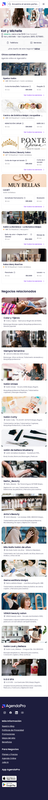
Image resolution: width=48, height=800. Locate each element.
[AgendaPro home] (4, 4)
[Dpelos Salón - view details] (24, 69)
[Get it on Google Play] (11, 784)
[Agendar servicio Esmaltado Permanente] (18, 199)
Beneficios (7, 742)
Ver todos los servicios (33, 95)
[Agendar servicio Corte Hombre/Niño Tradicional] (18, 88)
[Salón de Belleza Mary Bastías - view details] (24, 255)
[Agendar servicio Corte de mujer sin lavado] (18, 162)
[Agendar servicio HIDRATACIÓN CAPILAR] (18, 125)
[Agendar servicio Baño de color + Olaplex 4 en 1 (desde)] (18, 237)
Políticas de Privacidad (13, 730)
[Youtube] (22, 712)
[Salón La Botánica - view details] (24, 217)
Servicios (37, 42)
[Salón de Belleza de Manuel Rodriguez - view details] (24, 180)
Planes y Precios (10, 754)
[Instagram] (4, 712)
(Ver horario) (31, 34)
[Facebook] (10, 712)
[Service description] (30, 86)
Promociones (8, 734)
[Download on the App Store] (11, 777)
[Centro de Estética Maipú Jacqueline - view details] (24, 106)
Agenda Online (9, 758)
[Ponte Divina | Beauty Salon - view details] (24, 143)
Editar (37, 49)
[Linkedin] (16, 712)
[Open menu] (43, 4)
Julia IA (5, 762)
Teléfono (14, 42)
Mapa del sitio (8, 738)
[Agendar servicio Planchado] (18, 274)
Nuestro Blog (8, 726)
